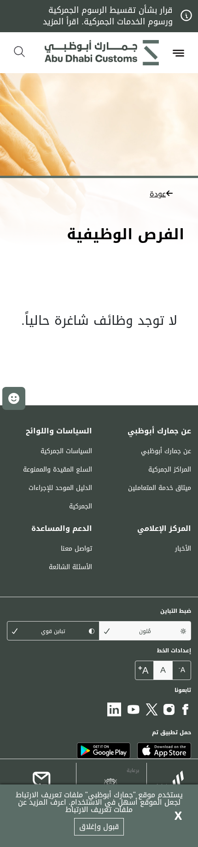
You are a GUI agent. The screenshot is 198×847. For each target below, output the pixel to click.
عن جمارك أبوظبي (166, 451)
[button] (99, 194)
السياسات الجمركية (66, 451)
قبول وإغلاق (99, 826)
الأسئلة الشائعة (70, 567)
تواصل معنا (76, 548)
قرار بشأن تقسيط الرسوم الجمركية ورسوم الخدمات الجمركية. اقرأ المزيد (108, 15)
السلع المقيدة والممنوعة (57, 469)
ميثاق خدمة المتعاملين (159, 488)
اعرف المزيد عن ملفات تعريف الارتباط (75, 806)
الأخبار (183, 548)
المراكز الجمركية (169, 469)
